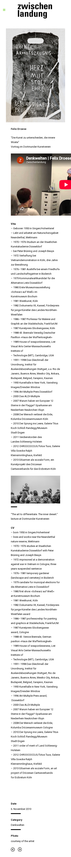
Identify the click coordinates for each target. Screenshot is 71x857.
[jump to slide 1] (26, 499)
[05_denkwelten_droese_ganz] (35, 75)
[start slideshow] (21, 499)
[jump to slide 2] (30, 499)
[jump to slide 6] (45, 499)
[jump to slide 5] (41, 499)
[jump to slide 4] (37, 499)
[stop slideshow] (49, 499)
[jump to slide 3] (34, 499)
